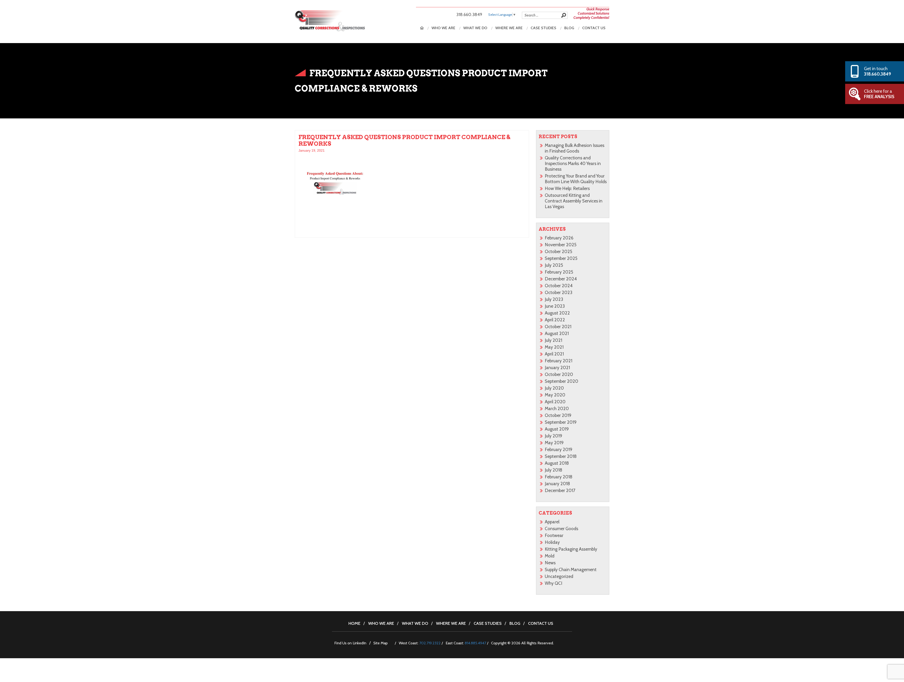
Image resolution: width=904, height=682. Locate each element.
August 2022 (557, 313)
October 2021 (558, 326)
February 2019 (558, 449)
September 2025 (561, 258)
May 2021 (554, 347)
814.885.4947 (475, 643)
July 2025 (554, 265)
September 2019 (561, 422)
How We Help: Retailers (567, 188)
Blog (569, 28)
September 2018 (561, 456)
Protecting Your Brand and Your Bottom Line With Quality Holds (576, 178)
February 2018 (558, 477)
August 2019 (557, 429)
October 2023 (558, 292)
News (550, 562)
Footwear (554, 535)
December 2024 (561, 279)
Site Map (380, 643)
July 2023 (554, 299)
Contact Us (593, 28)
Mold (549, 556)
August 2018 (557, 463)
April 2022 (555, 320)
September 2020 (561, 381)
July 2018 (553, 470)
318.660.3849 (469, 14)
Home (422, 27)
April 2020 (555, 401)
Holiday (552, 542)
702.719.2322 (430, 643)
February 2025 (559, 272)
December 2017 (560, 490)
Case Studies (543, 28)
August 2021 (557, 333)
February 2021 (558, 360)
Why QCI (553, 583)
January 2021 (557, 367)
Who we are (443, 28)
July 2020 (554, 388)
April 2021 (554, 354)
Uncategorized (559, 576)
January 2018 (557, 483)
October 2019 (558, 415)
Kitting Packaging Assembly (571, 549)
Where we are (509, 28)
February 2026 (559, 238)
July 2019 (553, 436)
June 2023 (555, 306)
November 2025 (561, 244)
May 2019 (554, 442)
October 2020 (559, 374)
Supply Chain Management (571, 569)
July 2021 (553, 340)
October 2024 (559, 285)
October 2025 (558, 251)
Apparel (552, 522)
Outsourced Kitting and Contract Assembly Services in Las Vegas (573, 201)
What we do (475, 28)
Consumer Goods (561, 528)
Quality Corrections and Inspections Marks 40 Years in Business (573, 163)
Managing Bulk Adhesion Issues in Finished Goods (574, 148)
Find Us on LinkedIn (350, 643)
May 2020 (555, 395)
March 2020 (557, 408)
